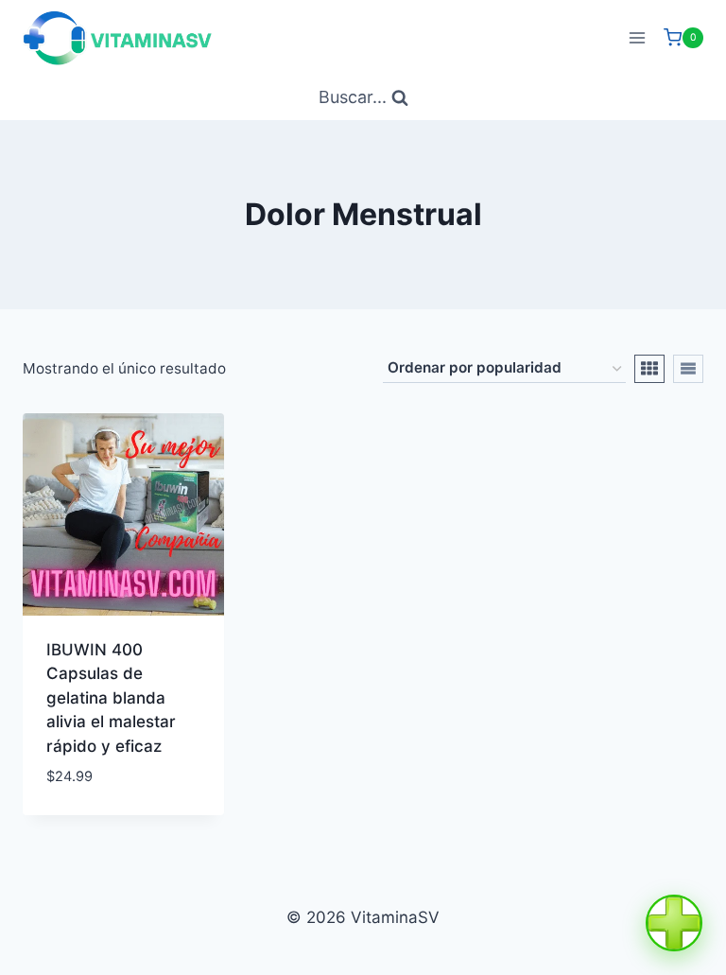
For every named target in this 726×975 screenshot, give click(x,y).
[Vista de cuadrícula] (649, 369)
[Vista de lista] (688, 369)
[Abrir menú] (636, 37)
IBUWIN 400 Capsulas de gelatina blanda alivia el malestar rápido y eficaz (111, 698)
